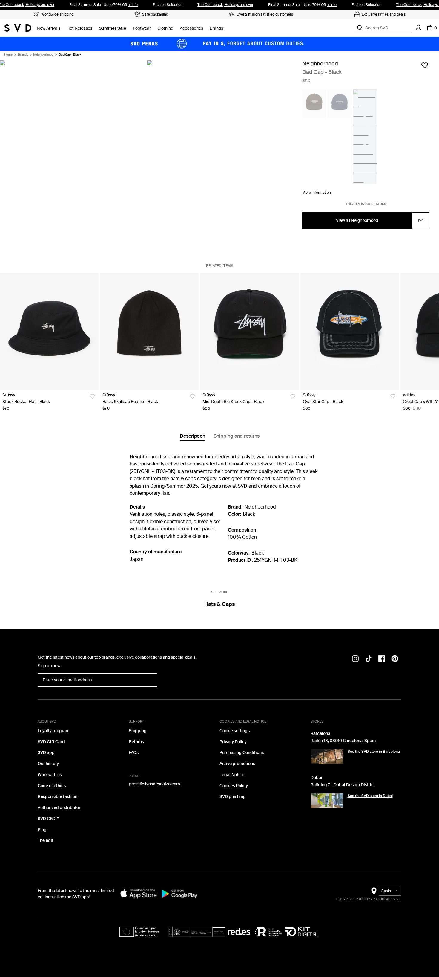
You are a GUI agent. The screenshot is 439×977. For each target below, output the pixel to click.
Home (8, 55)
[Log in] (418, 27)
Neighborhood (43, 55)
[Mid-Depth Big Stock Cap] (249, 331)
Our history (48, 763)
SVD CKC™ (48, 818)
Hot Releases (79, 28)
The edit (45, 840)
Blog (42, 829)
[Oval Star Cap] (349, 331)
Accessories (191, 28)
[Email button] (420, 220)
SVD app (46, 752)
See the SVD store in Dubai (370, 796)
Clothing (165, 28)
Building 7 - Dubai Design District (343, 784)
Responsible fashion (57, 796)
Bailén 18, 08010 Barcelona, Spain (343, 740)
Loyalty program (54, 730)
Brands (216, 28)
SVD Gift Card (51, 741)
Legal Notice (232, 774)
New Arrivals (48, 28)
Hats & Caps (219, 604)
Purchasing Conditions (242, 752)
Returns (136, 741)
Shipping (138, 730)
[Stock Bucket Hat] (49, 331)
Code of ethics (52, 785)
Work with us (50, 774)
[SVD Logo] (17, 27)
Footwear (142, 28)
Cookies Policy (234, 785)
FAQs (134, 752)
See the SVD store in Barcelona (374, 751)
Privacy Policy (233, 741)
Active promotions (237, 763)
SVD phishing (233, 796)
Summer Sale (112, 28)
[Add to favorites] (424, 65)
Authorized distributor (59, 807)
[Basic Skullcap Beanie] (149, 331)
